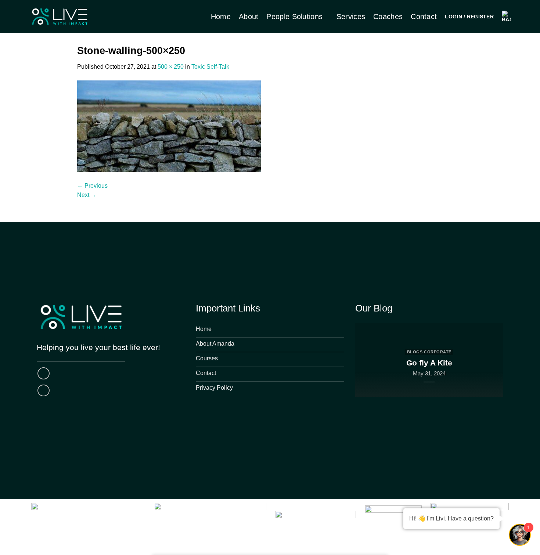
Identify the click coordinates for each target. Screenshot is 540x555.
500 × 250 (171, 67)
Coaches (388, 16)
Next (87, 195)
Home (221, 16)
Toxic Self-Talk (210, 67)
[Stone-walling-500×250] (169, 126)
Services (350, 16)
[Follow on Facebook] (43, 373)
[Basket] (506, 16)
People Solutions (294, 16)
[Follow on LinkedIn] (43, 391)
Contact (424, 16)
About (249, 16)
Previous (92, 186)
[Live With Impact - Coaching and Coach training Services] (59, 17)
